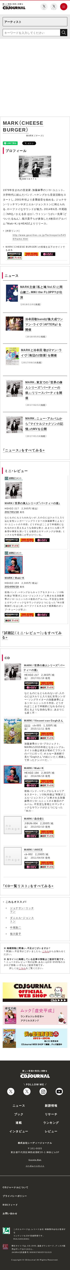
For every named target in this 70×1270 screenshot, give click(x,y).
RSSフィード (10, 1204)
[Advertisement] (35, 78)
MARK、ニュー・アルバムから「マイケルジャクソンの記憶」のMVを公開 (44, 423)
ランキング (51, 1122)
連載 (19, 1122)
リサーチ (51, 1114)
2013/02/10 (38, 826)
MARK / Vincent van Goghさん (43, 720)
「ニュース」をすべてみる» (24, 450)
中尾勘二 (15, 927)
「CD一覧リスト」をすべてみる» (28, 885)
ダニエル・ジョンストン (22, 919)
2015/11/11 (38, 728)
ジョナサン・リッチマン (22, 909)
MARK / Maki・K (14, 577)
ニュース (19, 1105)
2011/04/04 (38, 857)
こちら (45, 951)
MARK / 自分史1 (34, 818)
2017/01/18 (12, 512)
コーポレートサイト (35, 1165)
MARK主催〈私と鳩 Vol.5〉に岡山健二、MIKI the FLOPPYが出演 (41, 292)
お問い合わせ (10, 1213)
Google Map (35, 1159)
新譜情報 (51, 1105)
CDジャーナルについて (16, 1187)
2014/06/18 (12, 586)
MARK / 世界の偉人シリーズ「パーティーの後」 (32, 503)
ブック (19, 1114)
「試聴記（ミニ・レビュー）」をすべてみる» (32, 635)
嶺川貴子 (15, 933)
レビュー (51, 1131)
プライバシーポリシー (15, 1195)
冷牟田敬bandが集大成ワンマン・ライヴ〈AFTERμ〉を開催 (44, 324)
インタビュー (18, 1131)
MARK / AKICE (33, 849)
